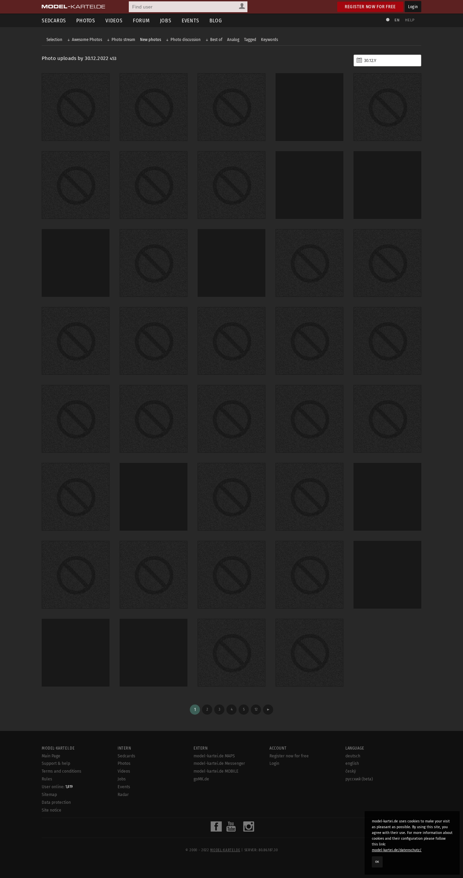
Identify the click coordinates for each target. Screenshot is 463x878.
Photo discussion (185, 39)
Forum (141, 20)
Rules (47, 779)
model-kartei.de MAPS (214, 756)
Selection (54, 39)
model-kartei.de (225, 850)
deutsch (352, 756)
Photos (85, 20)
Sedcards (54, 20)
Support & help (56, 763)
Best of (216, 39)
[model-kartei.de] (73, 7)
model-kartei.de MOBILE (216, 771)
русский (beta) (359, 779)
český (350, 771)
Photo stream (123, 39)
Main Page (51, 756)
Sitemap (49, 794)
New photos (150, 39)
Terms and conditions (61, 771)
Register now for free (370, 6)
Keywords (269, 39)
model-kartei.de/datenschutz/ (397, 850)
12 (256, 709)
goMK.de (201, 779)
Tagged (250, 39)
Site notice (51, 810)
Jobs (166, 20)
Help (410, 20)
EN (397, 20)
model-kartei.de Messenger (219, 763)
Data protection (56, 802)
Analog (233, 39)
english (352, 763)
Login (413, 6)
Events (190, 20)
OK (377, 862)
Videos (114, 20)
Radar (123, 794)
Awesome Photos (87, 39)
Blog (215, 20)
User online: (57, 786)
